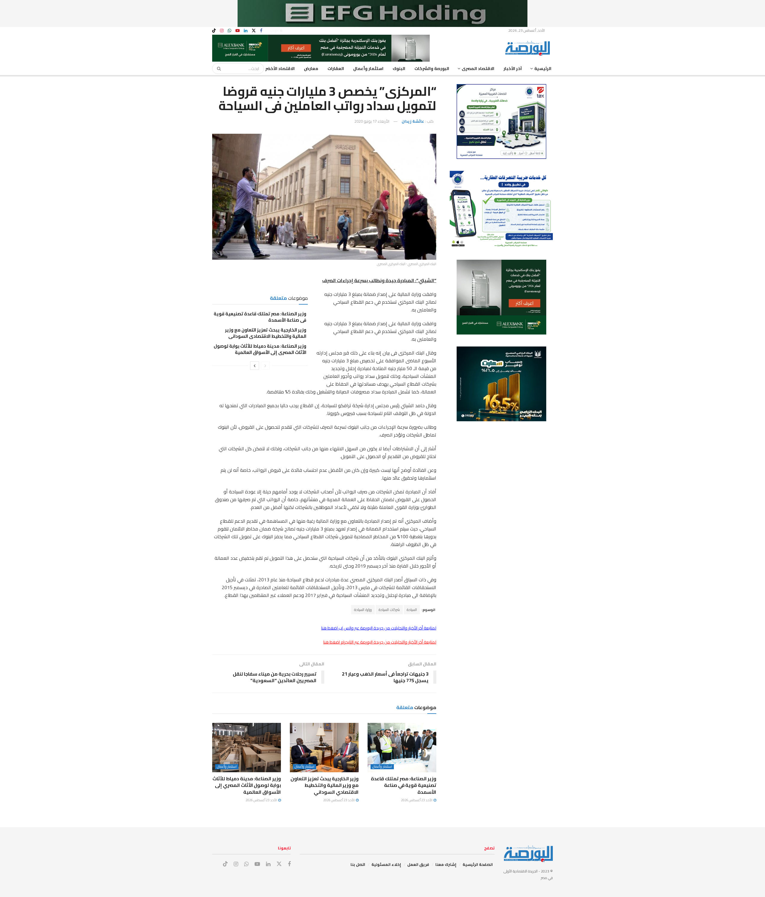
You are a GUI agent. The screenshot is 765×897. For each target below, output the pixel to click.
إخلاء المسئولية (386, 864)
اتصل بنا (358, 864)
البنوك (399, 68)
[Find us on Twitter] (254, 30)
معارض (311, 68)
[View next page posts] (254, 365)
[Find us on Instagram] (222, 30)
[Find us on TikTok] (214, 30)
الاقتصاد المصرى (478, 68)
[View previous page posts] (265, 365)
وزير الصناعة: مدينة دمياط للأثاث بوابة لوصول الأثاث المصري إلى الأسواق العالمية (260, 349)
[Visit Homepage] (529, 48)
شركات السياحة (389, 609)
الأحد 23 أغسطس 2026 (417, 800)
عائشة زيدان (413, 121)
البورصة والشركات (431, 68)
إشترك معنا (445, 864)
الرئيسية (542, 68)
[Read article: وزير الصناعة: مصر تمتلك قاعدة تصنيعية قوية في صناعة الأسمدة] (402, 747)
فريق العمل (418, 864)
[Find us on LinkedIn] (245, 30)
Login (275, 30)
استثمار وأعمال (368, 68)
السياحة (412, 609)
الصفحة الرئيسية (478, 864)
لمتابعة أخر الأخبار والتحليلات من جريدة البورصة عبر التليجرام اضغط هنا (379, 642)
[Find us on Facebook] (261, 30)
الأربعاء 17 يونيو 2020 (371, 121)
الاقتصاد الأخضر (280, 68)
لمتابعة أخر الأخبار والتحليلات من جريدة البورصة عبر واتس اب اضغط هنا (378, 628)
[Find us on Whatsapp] (229, 30)
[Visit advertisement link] (382, 13)
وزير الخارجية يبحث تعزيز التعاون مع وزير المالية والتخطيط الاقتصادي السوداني (265, 333)
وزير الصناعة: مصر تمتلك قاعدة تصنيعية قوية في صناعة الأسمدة (260, 316)
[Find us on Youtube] (237, 30)
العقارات (336, 68)
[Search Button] (217, 68)
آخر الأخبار (513, 68)
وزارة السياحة (363, 609)
